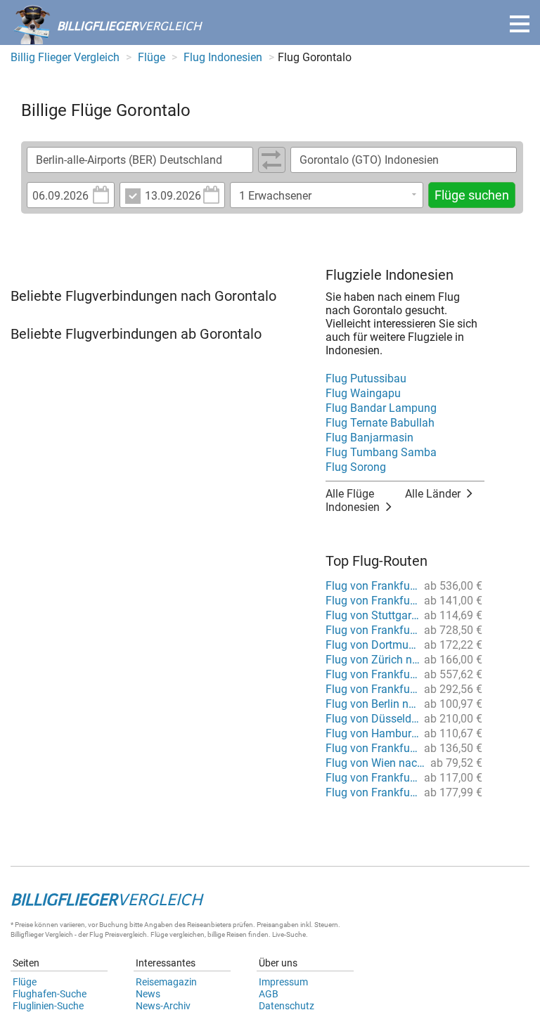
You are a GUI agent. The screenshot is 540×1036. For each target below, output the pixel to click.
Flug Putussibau (366, 378)
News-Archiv (163, 1005)
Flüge (25, 982)
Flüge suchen (472, 195)
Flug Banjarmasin (369, 437)
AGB (268, 993)
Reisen (236, 934)
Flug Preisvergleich (118, 934)
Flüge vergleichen (177, 934)
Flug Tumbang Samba (381, 452)
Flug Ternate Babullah (380, 422)
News (148, 993)
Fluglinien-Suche (48, 1005)
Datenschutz (286, 1005)
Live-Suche (289, 934)
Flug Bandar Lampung (381, 408)
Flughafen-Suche (49, 993)
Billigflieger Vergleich (42, 934)
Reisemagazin (166, 982)
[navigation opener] (519, 23)
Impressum (283, 982)
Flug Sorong (356, 467)
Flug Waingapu (363, 393)
